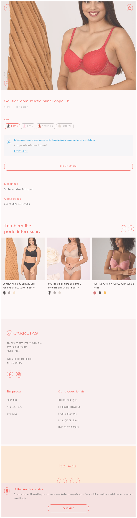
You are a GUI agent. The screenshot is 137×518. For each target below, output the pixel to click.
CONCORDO (68, 508)
